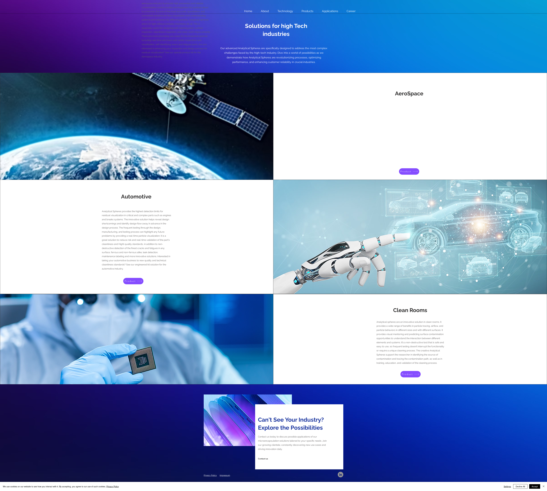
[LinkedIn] (340, 474)
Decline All (520, 486)
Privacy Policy (112, 486)
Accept (535, 486)
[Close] (543, 486)
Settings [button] (507, 486)
